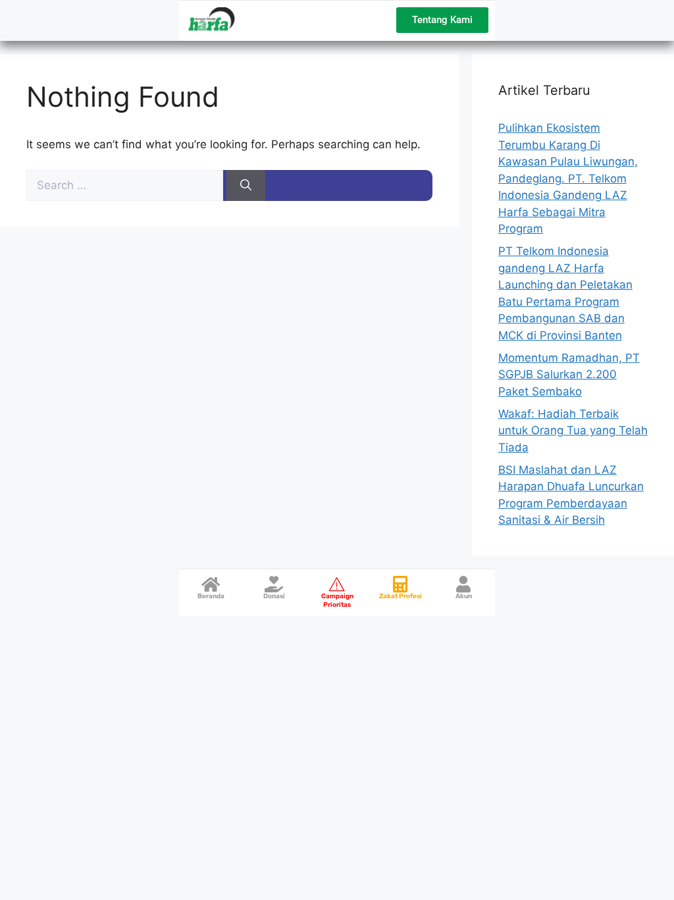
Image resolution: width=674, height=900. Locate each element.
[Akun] (463, 584)
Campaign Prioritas (337, 600)
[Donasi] (274, 584)
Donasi (274, 596)
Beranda (210, 596)
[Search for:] (126, 185)
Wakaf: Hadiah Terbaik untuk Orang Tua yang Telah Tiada (573, 430)
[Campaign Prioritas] (337, 584)
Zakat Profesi (400, 596)
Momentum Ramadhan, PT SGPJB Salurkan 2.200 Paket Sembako (569, 374)
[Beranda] (211, 584)
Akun (463, 596)
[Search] (245, 186)
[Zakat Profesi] (400, 584)
